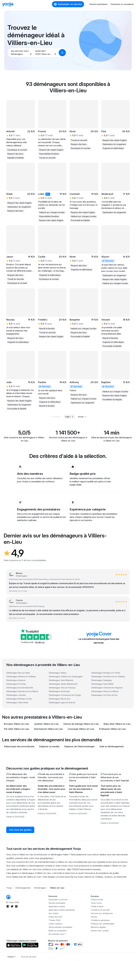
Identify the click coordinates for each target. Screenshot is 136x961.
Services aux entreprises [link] (102, 913)
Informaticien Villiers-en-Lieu (48, 729)
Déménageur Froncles (16, 684)
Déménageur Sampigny (101, 680)
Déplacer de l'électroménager (79, 746)
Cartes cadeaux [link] (56, 924)
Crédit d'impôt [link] (97, 906)
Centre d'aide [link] (97, 899)
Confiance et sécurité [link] (100, 910)
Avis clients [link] (53, 913)
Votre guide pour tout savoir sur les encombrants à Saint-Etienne (83, 789)
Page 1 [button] (68, 417)
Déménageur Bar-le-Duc (59, 699)
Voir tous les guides (20, 829)
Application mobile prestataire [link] (62, 910)
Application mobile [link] (57, 906)
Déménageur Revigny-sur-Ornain (105, 673)
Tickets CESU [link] (55, 920)
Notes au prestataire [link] (57, 930)
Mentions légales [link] (98, 927)
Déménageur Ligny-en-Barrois (62, 702)
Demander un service (70, 4)
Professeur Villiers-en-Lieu (112, 729)
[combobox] (21, 53)
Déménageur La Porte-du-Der (104, 695)
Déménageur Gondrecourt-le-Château (108, 676)
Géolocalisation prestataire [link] (60, 927)
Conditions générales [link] (100, 920)
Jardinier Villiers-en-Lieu (46, 724)
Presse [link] (94, 917)
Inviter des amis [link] (55, 917)
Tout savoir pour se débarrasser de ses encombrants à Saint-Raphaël (112, 791)
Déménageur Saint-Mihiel (102, 684)
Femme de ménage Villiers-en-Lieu (81, 724)
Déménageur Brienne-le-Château (21, 676)
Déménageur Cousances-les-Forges (65, 695)
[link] (115, 125)
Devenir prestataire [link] (57, 903)
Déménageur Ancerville (59, 691)
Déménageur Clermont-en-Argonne (107, 688)
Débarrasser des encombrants (19, 746)
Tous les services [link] (28, 957)
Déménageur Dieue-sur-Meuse (105, 691)
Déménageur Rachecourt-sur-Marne (22, 691)
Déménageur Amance (15, 680)
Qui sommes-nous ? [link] (57, 934)
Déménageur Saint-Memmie (61, 680)
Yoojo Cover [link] (96, 903)
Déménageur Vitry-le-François (62, 688)
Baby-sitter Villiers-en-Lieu (117, 724)
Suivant (81, 417)
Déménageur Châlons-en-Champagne (65, 676)
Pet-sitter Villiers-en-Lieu (16, 729)
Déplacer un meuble (49, 746)
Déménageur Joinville (16, 695)
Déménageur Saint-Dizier (17, 702)
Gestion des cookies (100, 930)
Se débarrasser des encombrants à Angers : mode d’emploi (18, 789)
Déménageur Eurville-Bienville (19, 688)
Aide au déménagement (111, 746)
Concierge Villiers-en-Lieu (81, 729)
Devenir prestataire (99, 4)
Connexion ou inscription (122, 4)
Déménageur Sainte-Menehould (63, 684)
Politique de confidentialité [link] (102, 924)
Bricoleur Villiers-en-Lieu (16, 724)
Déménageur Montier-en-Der (19, 699)
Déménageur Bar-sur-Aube (18, 673)
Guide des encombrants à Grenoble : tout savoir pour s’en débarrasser (51, 789)
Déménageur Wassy (58, 673)
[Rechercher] (62, 52)
